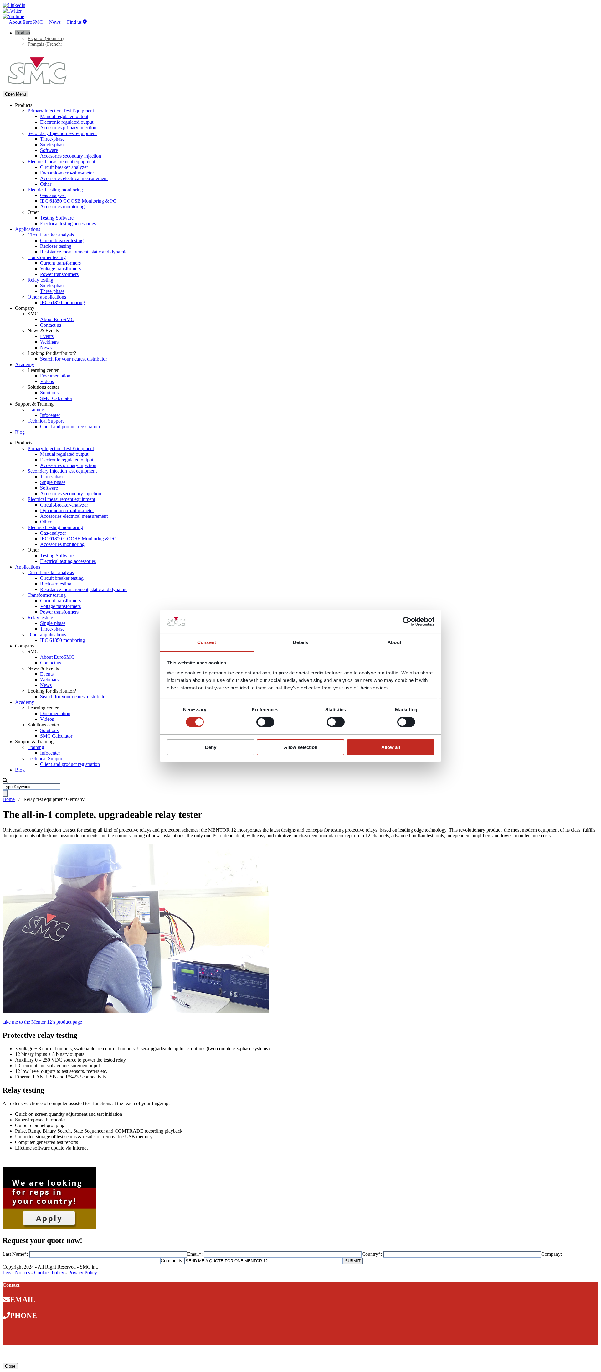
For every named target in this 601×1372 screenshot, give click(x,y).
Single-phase (52, 144)
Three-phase (52, 139)
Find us (75, 22)
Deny (210, 747)
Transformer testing (47, 257)
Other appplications (47, 296)
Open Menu (15, 94)
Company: (551, 1254)
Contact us (50, 325)
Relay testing (40, 280)
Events (47, 336)
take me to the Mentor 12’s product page (42, 1022)
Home (9, 799)
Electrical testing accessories (68, 223)
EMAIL (22, 1300)
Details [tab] (300, 642)
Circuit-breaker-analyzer (64, 167)
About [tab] (394, 642)
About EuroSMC (26, 22)
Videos (47, 381)
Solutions (49, 392)
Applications (27, 229)
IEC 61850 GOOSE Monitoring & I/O (78, 201)
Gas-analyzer (53, 195)
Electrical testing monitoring (55, 189)
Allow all (390, 747)
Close (10, 1366)
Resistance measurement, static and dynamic (83, 251)
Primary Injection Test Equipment (61, 110)
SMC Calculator (56, 398)
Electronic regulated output (66, 122)
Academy (24, 364)
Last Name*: (16, 1254)
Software (49, 150)
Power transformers (59, 274)
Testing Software (57, 218)
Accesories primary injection (68, 127)
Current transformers (60, 263)
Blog (20, 432)
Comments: (172, 1260)
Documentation (55, 375)
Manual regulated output (64, 116)
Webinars (49, 342)
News (55, 22)
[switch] (265, 722)
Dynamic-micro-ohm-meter (67, 172)
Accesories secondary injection (70, 156)
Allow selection (300, 747)
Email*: (195, 1254)
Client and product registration (70, 426)
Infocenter (50, 415)
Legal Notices (16, 1272)
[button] (22, 32)
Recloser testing (55, 246)
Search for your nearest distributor (73, 358)
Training (36, 409)
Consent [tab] (206, 642)
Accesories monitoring (62, 206)
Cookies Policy (49, 1272)
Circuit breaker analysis (51, 234)
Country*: (372, 1254)
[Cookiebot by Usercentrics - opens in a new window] (407, 621)
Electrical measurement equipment (61, 161)
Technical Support (46, 421)
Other (45, 184)
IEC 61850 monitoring (62, 302)
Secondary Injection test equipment (62, 133)
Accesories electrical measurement (74, 178)
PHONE (23, 1316)
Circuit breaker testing (62, 240)
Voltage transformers (60, 268)
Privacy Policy (82, 1272)
